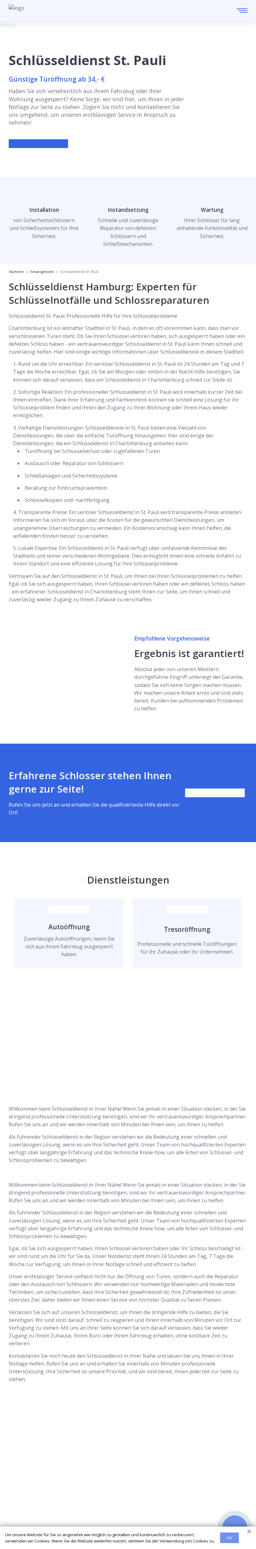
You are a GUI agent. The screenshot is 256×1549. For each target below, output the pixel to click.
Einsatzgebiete (26, 1491)
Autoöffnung (69, 926)
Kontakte (19, 1501)
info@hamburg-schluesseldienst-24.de (67, 1461)
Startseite (20, 1481)
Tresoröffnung (187, 929)
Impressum (22, 1521)
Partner (18, 1511)
